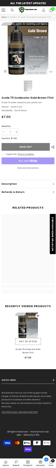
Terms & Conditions (26, 154)
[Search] (12, 10)
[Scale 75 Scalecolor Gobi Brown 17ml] (28, 325)
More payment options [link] (28, 167)
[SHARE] (52, 147)
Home (4, 17)
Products (13, 17)
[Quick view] (37, 315)
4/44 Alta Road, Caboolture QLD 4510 (20, 412)
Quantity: (6, 126)
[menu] (3, 10)
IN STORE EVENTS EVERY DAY (31, 3)
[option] (28, 48)
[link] (28, 286)
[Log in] (43, 10)
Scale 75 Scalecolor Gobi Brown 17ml (28, 351)
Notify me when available (52, 234)
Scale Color (16, 106)
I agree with (11, 154)
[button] (46, 459)
